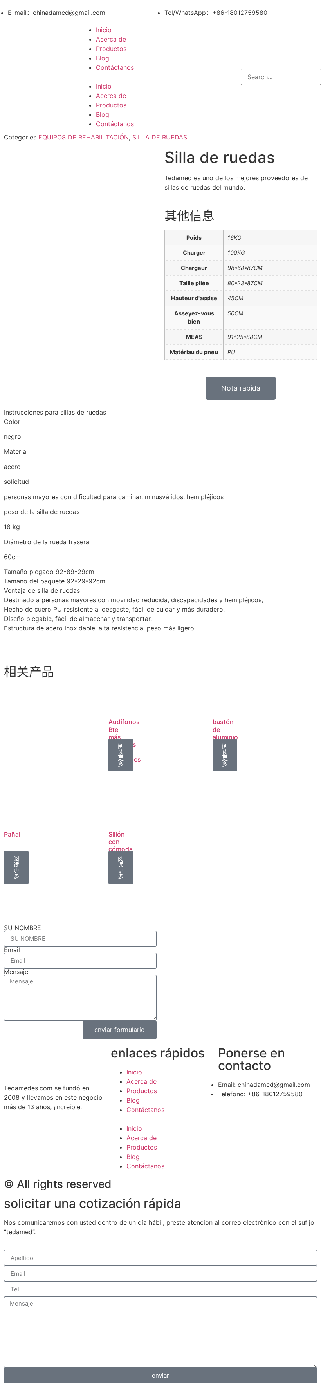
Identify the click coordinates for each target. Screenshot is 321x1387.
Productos (111, 49)
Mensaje (16, 972)
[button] (160, 76)
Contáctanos (115, 67)
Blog (102, 58)
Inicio (104, 30)
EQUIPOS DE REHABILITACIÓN (83, 137)
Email (12, 950)
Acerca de (111, 39)
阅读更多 (121, 755)
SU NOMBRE (22, 928)
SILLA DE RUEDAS (159, 137)
